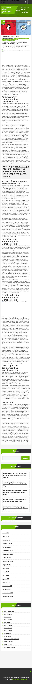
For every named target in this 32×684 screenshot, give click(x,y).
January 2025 (6, 589)
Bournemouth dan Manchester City (18, 103)
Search (16, 451)
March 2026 (6, 540)
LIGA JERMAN (8, 625)
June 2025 (5, 572)
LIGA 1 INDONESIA (9, 611)
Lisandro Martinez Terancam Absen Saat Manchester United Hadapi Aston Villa (15, 508)
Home (18, 10)
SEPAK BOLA (7, 636)
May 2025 (5, 575)
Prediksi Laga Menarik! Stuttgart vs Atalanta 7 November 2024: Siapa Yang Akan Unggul (16, 171)
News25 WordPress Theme (19, 679)
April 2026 (5, 536)
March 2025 (6, 582)
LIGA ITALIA (7, 622)
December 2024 (7, 593)
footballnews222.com (25, 441)
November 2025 (7, 554)
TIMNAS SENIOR (8, 642)
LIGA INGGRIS (15, 36)
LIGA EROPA (7, 617)
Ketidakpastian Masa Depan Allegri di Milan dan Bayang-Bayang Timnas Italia (15, 492)
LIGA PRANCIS (8, 628)
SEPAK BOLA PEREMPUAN (11, 639)
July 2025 (5, 568)
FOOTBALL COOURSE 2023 (8, 38)
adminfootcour (6, 36)
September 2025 (7, 561)
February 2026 (7, 544)
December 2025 (7, 551)
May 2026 (5, 533)
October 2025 (6, 558)
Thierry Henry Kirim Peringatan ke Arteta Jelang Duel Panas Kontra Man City (15, 484)
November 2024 (7, 596)
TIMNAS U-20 (8, 644)
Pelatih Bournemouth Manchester (21, 38)
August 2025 (6, 565)
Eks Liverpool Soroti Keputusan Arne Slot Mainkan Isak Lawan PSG (14, 500)
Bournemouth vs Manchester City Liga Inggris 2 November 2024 (14, 42)
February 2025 (7, 586)
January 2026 (6, 547)
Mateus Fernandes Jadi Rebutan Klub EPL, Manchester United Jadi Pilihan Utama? (15, 475)
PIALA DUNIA (7, 633)
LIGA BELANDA (8, 614)
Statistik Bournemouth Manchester (9, 39)
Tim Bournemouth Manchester (8, 40)
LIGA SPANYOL (8, 631)
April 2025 (5, 579)
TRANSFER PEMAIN (9, 647)
